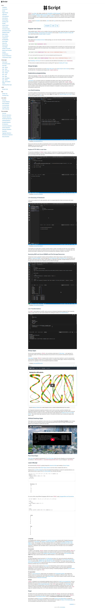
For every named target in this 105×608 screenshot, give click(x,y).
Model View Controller (7, 50)
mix (40, 95)
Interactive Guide (53, 465)
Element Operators (6, 127)
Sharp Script (59, 68)
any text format (71, 568)
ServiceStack (62, 607)
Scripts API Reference (6, 55)
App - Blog (4, 76)
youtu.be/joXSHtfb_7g (37, 141)
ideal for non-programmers (65, 581)
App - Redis (4, 69)
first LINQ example (47, 471)
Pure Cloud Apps (50, 458)
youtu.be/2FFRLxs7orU (38, 363)
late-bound (46, 565)
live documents (42, 32)
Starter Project (66, 465)
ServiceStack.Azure (63, 258)
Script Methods (5, 16)
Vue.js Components (36, 573)
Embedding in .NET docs (35, 60)
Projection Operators (6, 116)
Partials (3, 23)
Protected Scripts (6, 28)
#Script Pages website (45, 467)
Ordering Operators (6, 120)
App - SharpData (5, 78)
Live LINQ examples (38, 469)
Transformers (5, 37)
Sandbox (4, 52)
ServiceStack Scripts (6, 30)
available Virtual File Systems (49, 553)
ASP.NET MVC (42, 561)
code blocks (30, 80)
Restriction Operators (6, 115)
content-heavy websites (33, 32)
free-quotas (40, 598)
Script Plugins (5, 19)
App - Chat (4, 74)
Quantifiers (4, 131)
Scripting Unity (5, 95)
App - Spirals (5, 67)
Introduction (4, 9)
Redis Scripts (5, 34)
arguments (44, 15)
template (38, 20)
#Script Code (5, 89)
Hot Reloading (5, 39)
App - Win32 (5, 79)
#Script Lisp (4, 93)
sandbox (52, 15)
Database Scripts (5, 32)
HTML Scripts (5, 27)
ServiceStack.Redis (62, 598)
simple (35, 13)
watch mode (66, 68)
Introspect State (5, 107)
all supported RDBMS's (36, 258)
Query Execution (5, 136)
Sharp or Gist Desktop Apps (67, 599)
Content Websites (6, 101)
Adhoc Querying (5, 108)
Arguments (4, 14)
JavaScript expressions (52, 540)
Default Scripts (5, 25)
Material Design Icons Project (66, 94)
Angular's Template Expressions (48, 541)
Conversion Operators (6, 125)
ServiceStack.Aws (53, 258)
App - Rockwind (5, 70)
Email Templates (5, 103)
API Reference (5, 53)
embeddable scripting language (53, 13)
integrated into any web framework (45, 559)
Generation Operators (6, 129)
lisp (54, 20)
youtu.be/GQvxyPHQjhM (38, 305)
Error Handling (5, 36)
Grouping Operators (6, 122)
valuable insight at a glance (44, 34)
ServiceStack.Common (40, 39)
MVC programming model (43, 584)
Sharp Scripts (5, 45)
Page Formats (5, 12)
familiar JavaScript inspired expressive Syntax (41, 14)
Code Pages (4, 46)
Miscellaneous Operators (7, 134)
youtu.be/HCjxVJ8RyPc (38, 246)
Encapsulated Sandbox (60, 573)
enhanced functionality (42, 577)
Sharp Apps (4, 62)
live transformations (64, 312)
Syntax (3, 10)
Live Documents (5, 105)
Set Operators (5, 124)
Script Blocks (5, 18)
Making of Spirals (36, 407)
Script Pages (5, 41)
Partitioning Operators (7, 118)
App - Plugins (5, 72)
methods (38, 15)
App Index (4, 65)
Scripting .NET (5, 21)
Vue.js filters (36, 541)
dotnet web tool (50, 68)
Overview (4, 99)
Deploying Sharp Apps (7, 84)
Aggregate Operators (6, 133)
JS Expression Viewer (6, 57)
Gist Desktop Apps (6, 63)
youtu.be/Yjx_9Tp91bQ (38, 194)
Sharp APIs (4, 43)
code (48, 20)
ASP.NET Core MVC (6, 48)
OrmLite (56, 598)
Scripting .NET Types (63, 62)
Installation (4, 7)
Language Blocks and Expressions (67, 496)
